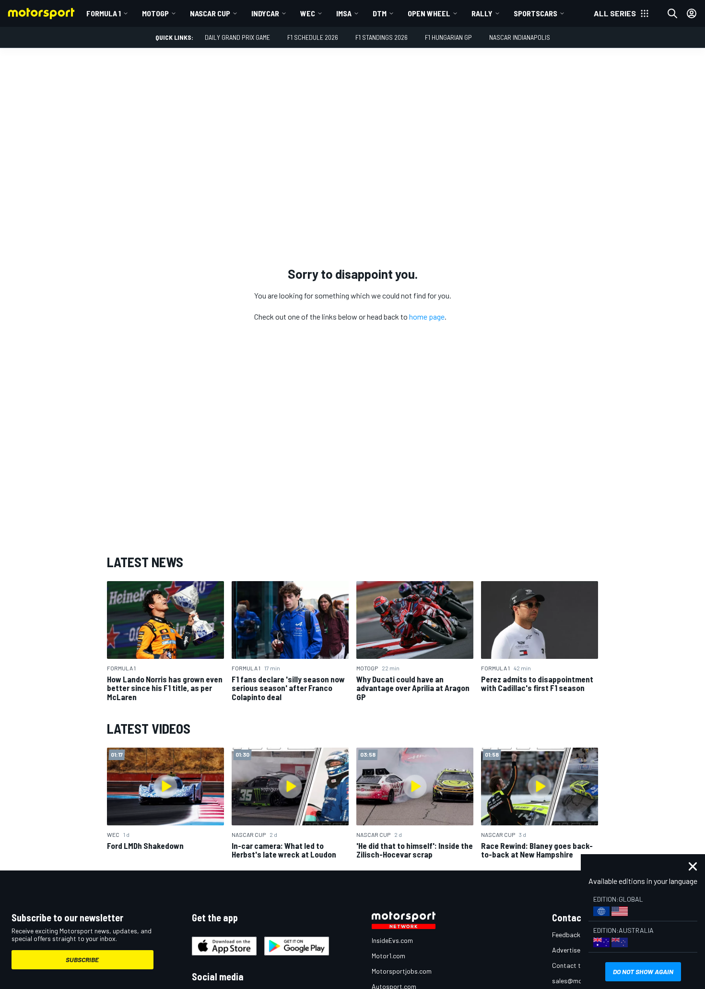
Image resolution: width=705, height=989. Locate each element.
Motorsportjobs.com (402, 971)
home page (427, 316)
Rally (482, 13)
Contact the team (578, 965)
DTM (380, 13)
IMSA (344, 13)
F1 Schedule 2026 (312, 37)
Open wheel (429, 13)
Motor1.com (388, 956)
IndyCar (265, 13)
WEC (307, 13)
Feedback (566, 934)
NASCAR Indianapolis (519, 37)
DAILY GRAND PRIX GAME (237, 37)
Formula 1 (103, 13)
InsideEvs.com (392, 940)
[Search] (672, 13)
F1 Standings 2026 (381, 37)
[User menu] (691, 13)
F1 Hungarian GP (448, 37)
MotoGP (155, 13)
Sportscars (535, 13)
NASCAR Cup (210, 13)
